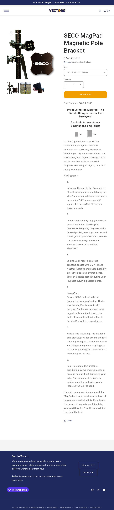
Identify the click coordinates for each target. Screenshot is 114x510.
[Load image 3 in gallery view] (38, 88)
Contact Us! (88, 465)
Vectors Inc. (24, 507)
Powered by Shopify (36, 507)
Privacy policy (65, 507)
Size (66, 67)
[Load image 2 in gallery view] (25, 88)
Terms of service (80, 507)
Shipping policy (96, 507)
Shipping (67, 62)
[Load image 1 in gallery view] (12, 88)
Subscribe (88, 472)
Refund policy (52, 507)
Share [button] (69, 421)
